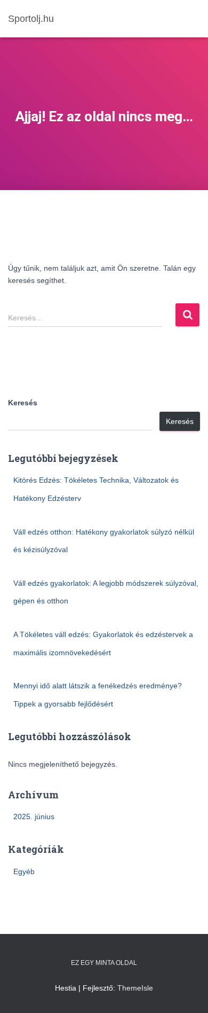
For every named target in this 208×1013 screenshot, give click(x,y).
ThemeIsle (135, 988)
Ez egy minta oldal (104, 963)
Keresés (22, 402)
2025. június (33, 816)
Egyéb (24, 871)
